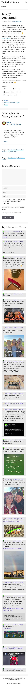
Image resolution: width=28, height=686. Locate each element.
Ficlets (6, 105)
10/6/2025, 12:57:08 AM (17, 669)
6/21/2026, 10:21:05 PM (17, 300)
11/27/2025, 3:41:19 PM (17, 403)
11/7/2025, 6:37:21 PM (17, 440)
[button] (26, 2)
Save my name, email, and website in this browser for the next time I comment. (14, 201)
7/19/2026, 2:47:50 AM (17, 241)
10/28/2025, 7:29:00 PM (17, 518)
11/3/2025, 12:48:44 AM (17, 479)
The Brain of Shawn (10, 2)
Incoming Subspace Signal (11, 102)
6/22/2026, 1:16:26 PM (17, 293)
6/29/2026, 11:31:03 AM (17, 257)
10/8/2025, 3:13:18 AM (17, 624)
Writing (6, 100)
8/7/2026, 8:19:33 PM (17, 231)
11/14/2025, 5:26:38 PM (17, 409)
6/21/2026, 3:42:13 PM (17, 327)
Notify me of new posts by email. (12, 212)
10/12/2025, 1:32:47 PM (17, 582)
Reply (5, 141)
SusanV (8, 122)
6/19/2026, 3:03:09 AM (17, 393)
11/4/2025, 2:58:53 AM (17, 448)
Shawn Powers (7, 231)
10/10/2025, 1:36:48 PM (17, 596)
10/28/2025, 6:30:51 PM (17, 541)
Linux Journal (6, 38)
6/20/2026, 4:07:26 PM (17, 361)
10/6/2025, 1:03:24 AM (17, 647)
